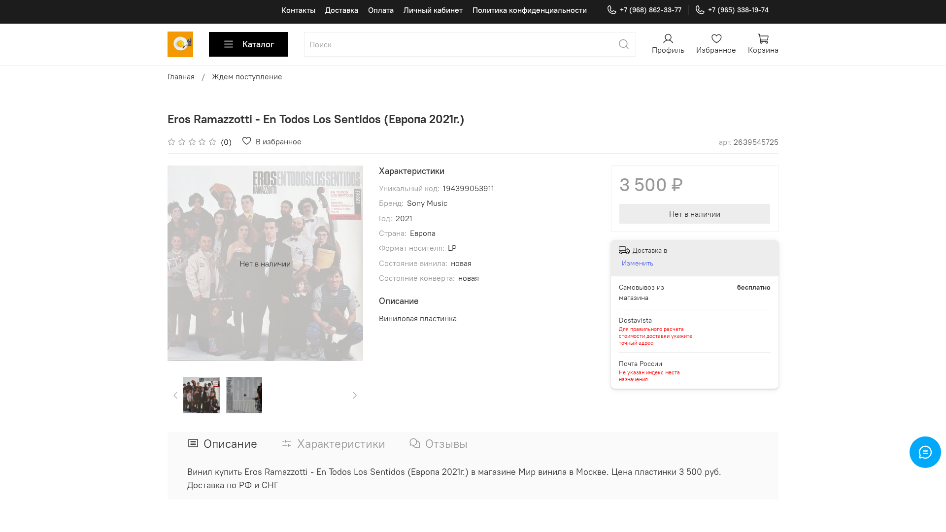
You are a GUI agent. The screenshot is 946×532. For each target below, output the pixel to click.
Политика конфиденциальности (530, 10)
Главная (181, 76)
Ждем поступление (247, 76)
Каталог (258, 44)
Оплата (381, 10)
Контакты (298, 10)
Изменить (637, 263)
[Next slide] (347, 263)
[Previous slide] (183, 263)
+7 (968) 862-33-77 (650, 9)
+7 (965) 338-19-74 (738, 9)
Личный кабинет (433, 10)
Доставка (341, 10)
